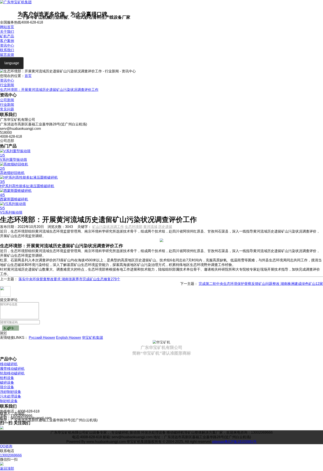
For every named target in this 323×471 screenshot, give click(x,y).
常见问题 (7, 109)
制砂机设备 (9, 401)
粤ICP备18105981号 (240, 442)
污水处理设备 (10, 396)
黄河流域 (150, 227)
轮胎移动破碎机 (12, 373)
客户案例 (7, 41)
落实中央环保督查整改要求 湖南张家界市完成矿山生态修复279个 (69, 279)
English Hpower (68, 337)
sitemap (218, 442)
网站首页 (7, 27)
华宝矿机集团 (92, 337)
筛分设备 (7, 387)
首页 (28, 76)
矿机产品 (7, 36)
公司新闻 (7, 100)
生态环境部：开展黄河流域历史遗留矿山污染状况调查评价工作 (49, 90)
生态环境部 (133, 227)
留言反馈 (7, 55)
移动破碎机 (9, 364)
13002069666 (11, 455)
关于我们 (7, 31)
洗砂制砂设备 (10, 392)
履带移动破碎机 (12, 368)
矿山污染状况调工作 (108, 227)
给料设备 (7, 378)
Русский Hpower (42, 337)
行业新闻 (7, 85)
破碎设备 (7, 382)
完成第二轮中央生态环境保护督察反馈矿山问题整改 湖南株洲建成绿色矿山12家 (261, 284)
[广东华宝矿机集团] (16, 2)
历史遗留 (165, 227)
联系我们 (7, 50)
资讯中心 (7, 45)
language (11, 63)
